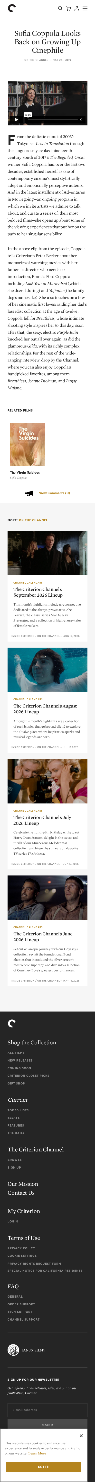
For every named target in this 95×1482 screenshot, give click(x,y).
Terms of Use (24, 1238)
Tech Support (20, 1312)
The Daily (16, 1133)
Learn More (37, 1453)
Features (16, 1125)
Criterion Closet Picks (28, 1075)
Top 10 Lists (18, 1110)
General (15, 1296)
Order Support (21, 1304)
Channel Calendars (28, 582)
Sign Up (14, 1167)
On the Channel (36, 60)
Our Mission (23, 1183)
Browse (15, 1160)
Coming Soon (19, 1068)
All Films (16, 1053)
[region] (43, 1455)
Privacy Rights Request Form (34, 1263)
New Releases (20, 1060)
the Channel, (67, 360)
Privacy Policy (21, 1248)
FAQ (13, 1286)
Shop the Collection (32, 1042)
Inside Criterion (23, 636)
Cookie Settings (22, 1256)
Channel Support (24, 1319)
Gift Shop (16, 1083)
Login (13, 1221)
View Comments (54, 493)
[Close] (81, 1436)
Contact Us (21, 1192)
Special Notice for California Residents (45, 1270)
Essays (14, 1118)
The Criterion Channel (36, 1149)
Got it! (44, 1467)
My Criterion (24, 1211)
